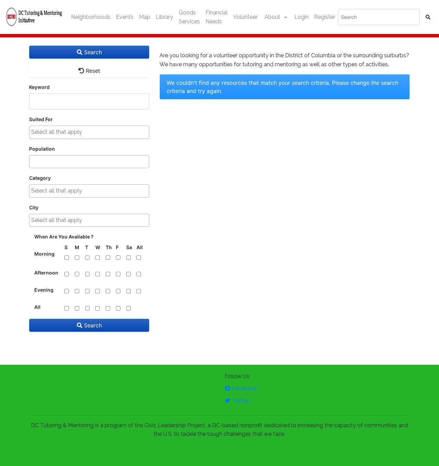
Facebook (243, 388)
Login (301, 17)
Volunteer (245, 17)
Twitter (239, 400)
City (33, 207)
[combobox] (89, 132)
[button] (276, 17)
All (140, 247)
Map (144, 17)
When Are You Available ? (64, 237)
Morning (44, 254)
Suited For (41, 119)
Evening (44, 290)
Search (92, 52)
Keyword (39, 87)
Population (42, 149)
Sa (129, 247)
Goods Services (189, 17)
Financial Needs (216, 17)
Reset (92, 70)
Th (109, 247)
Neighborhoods (90, 17)
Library (164, 17)
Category (40, 178)
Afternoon (46, 273)
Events (124, 17)
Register (324, 17)
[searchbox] (89, 132)
